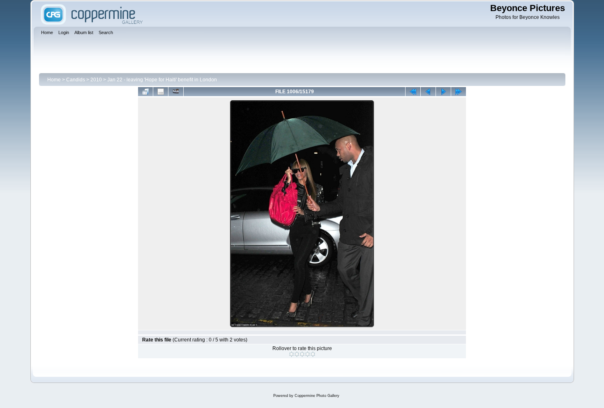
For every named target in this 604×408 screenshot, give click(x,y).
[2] (297, 354)
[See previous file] (428, 91)
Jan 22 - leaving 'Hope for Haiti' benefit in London (162, 80)
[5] (313, 354)
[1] (291, 354)
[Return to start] (413, 91)
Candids (75, 80)
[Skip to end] (458, 91)
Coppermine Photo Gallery (317, 396)
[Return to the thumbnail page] (145, 91)
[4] (307, 354)
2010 (96, 80)
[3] (302, 354)
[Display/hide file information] (160, 91)
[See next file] (443, 91)
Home (54, 80)
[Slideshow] (175, 91)
